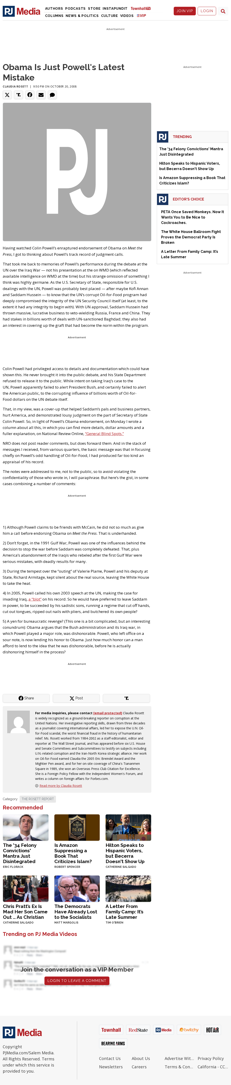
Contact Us (110, 1058)
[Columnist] (20, 721)
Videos (127, 16)
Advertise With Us (180, 1058)
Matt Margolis (66, 922)
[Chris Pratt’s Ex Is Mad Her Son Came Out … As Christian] (26, 888)
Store (94, 9)
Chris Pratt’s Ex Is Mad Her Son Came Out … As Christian (25, 911)
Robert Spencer (67, 866)
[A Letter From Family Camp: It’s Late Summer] (128, 888)
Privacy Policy (211, 1058)
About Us (141, 1058)
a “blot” (35, 599)
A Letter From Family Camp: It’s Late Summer (124, 911)
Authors (54, 9)
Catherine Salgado (121, 866)
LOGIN (207, 11)
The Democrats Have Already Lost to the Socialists (75, 911)
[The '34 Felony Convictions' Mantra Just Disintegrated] (26, 827)
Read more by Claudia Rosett (60, 785)
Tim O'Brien (114, 922)
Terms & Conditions (180, 1066)
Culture (109, 16)
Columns (54, 16)
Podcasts (75, 9)
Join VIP (185, 11)
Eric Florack (13, 866)
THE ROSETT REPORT (38, 799)
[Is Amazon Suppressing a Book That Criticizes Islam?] (77, 827)
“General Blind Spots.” (104, 433)
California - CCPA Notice (213, 1066)
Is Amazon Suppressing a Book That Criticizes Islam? (73, 853)
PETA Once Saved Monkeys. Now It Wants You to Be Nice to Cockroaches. (192, 217)
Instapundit (115, 9)
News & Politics (82, 16)
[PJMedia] (21, 11)
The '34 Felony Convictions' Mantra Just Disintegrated (19, 853)
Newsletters (111, 1066)
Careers (139, 1066)
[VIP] (141, 15)
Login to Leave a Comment (76, 981)
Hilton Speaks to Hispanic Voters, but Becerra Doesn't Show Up (125, 853)
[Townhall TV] (142, 8)
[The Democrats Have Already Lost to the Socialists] (77, 888)
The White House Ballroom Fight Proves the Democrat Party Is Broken (191, 237)
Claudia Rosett (15, 86)
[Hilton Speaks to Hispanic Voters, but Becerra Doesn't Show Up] (128, 827)
